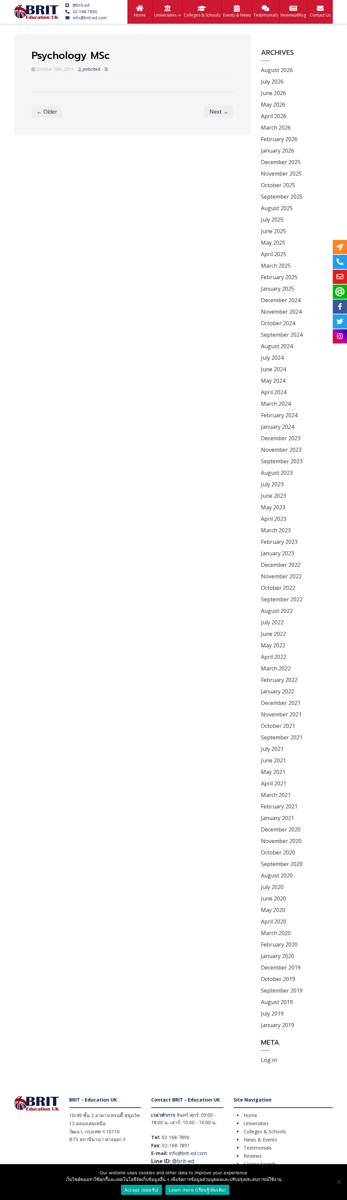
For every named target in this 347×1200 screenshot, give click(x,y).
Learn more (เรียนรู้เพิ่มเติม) (197, 1190)
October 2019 (278, 979)
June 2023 (273, 495)
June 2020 (273, 898)
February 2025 (279, 277)
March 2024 (276, 403)
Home (140, 15)
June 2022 (273, 634)
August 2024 (277, 346)
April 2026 (273, 116)
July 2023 (272, 484)
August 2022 (277, 611)
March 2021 (276, 795)
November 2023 (281, 449)
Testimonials (265, 15)
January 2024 (277, 426)
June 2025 (273, 231)
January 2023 (277, 553)
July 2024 (272, 357)
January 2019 (277, 1025)
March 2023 (276, 530)
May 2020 (273, 910)
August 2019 (277, 1002)
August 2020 (277, 875)
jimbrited (91, 69)
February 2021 (279, 806)
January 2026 (277, 150)
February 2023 (279, 542)
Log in (269, 1060)
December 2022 (281, 565)
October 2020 (278, 852)
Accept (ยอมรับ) (141, 1190)
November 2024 (281, 311)
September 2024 (282, 334)
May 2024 (273, 380)
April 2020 (273, 921)
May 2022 (273, 645)
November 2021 (281, 714)
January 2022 (277, 691)
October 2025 (278, 185)
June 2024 (273, 369)
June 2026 (273, 93)
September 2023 (282, 461)
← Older (47, 111)
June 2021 (273, 760)
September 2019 (282, 990)
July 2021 (272, 749)
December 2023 (281, 438)
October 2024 (278, 323)
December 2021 (281, 703)
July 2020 (272, 887)
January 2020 (277, 956)
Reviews (253, 1156)
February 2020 (279, 944)
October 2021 (278, 726)
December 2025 (281, 162)
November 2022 (281, 576)
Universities (166, 15)
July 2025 (272, 219)
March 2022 (276, 668)
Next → (218, 111)
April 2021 (273, 783)
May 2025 (273, 242)
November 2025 (281, 173)
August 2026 (277, 70)
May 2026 (273, 104)
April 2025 (273, 254)
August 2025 (277, 208)
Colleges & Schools (202, 15)
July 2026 (272, 81)
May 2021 (273, 772)
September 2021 (282, 737)
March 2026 (276, 127)
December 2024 (281, 300)
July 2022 (272, 622)
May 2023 (273, 507)
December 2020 (281, 829)
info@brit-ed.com (90, 18)
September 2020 (282, 864)
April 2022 (273, 657)
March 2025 (276, 265)
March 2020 (276, 933)
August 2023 (277, 472)
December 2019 (281, 967)
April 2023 (273, 519)
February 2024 (279, 415)
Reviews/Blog (293, 15)
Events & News (237, 15)
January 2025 (277, 288)
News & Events (260, 1139)
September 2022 (282, 599)
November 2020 (281, 841)
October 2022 (278, 588)
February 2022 (279, 680)
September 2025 (282, 196)
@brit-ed (81, 5)
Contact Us (320, 15)
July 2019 (272, 1013)
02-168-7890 (85, 12)
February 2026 (279, 139)
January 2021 (277, 818)
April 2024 (273, 392)
